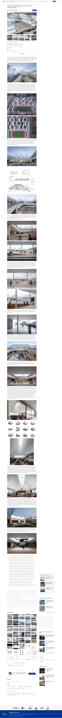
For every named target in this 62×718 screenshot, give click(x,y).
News (44, 1)
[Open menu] (59, 1)
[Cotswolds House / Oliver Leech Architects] (42, 589)
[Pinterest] (16, 10)
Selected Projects (20, 686)
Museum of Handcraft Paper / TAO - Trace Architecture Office (50, 642)
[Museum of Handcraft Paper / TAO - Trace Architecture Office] (42, 643)
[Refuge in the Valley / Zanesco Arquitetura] (42, 584)
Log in (51, 1)
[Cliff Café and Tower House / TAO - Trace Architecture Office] (42, 637)
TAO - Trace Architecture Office (17, 45)
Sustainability (42, 659)
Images (47, 1)
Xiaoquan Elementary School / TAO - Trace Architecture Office (50, 648)
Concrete (16, 681)
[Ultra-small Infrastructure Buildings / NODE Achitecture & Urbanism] (42, 677)
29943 (12, 47)
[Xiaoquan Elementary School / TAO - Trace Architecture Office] (42, 649)
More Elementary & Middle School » (50, 612)
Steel (12, 681)
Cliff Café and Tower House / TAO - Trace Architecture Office (50, 636)
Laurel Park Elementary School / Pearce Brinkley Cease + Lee (49, 601)
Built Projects (14, 686)
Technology (47, 659)
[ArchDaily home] (3, 1)
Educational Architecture (28, 686)
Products (41, 1)
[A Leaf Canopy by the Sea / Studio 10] (42, 683)
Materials (53, 659)
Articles (37, 1)
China (22, 44)
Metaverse (41, 661)
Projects (34, 1)
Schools (9, 688)
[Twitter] (10, 10)
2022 (11, 49)
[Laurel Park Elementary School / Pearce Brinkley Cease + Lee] (42, 602)
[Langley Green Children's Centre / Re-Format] (42, 608)
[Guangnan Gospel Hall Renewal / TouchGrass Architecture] (42, 670)
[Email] (14, 10)
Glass (8, 681)
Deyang (23, 688)
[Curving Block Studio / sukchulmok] (42, 579)
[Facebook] (8, 10)
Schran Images (15, 51)
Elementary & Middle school (16, 688)
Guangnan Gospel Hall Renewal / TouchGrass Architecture (49, 669)
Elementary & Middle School (12, 44)
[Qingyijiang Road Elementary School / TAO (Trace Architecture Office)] (9, 616)
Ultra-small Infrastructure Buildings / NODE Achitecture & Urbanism (50, 676)
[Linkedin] (12, 10)
